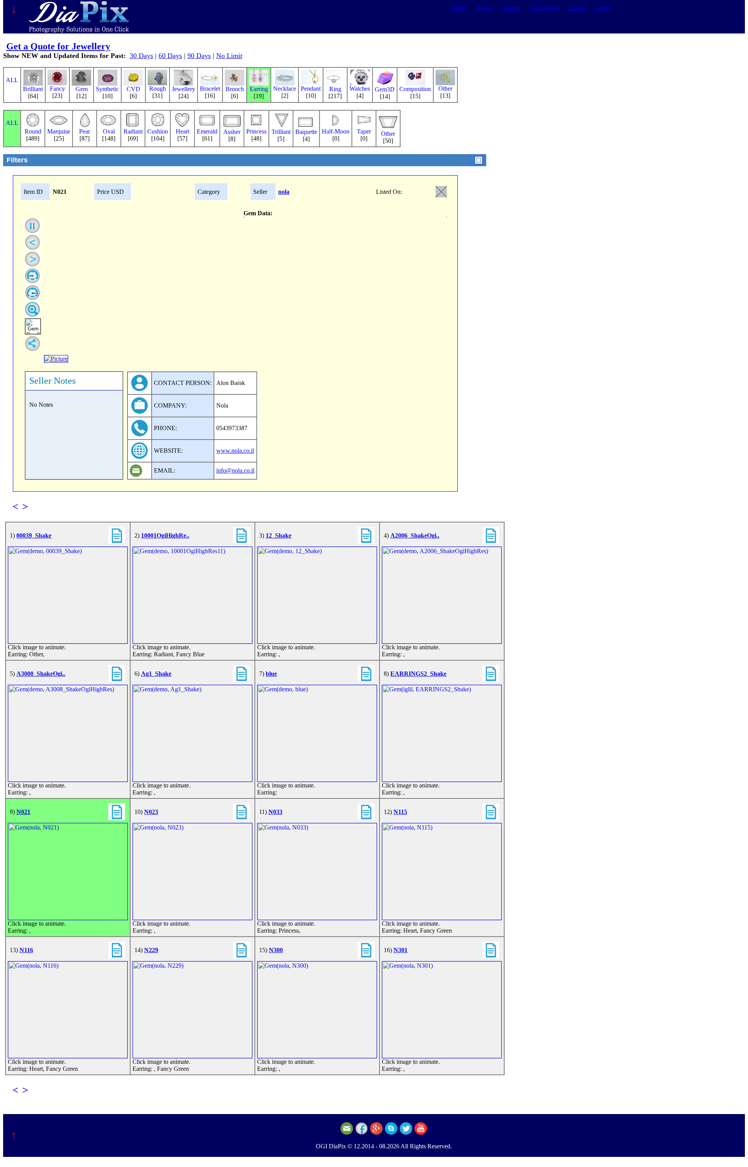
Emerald (207, 131)
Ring (335, 89)
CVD (133, 89)
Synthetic (107, 89)
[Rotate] (32, 225)
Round (33, 131)
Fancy (57, 88)
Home (458, 7)
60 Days (170, 56)
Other (445, 88)
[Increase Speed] (32, 292)
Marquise (58, 131)
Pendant (311, 88)
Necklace (284, 88)
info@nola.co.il (235, 470)
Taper (364, 131)
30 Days (141, 56)
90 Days (199, 56)
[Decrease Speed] (32, 275)
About (484, 7)
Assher (231, 131)
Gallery (511, 7)
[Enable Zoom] (32, 309)
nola (283, 191)
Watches (359, 88)
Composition (415, 89)
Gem (82, 89)
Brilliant (33, 89)
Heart (182, 131)
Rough (157, 88)
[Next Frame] (32, 259)
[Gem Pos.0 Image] (33, 326)
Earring (259, 89)
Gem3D (385, 89)
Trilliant (281, 131)
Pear (84, 131)
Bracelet (210, 88)
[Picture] (56, 358)
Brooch (235, 89)
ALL (12, 80)
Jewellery (183, 89)
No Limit (229, 56)
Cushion (157, 131)
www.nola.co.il (235, 450)
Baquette (306, 131)
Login (603, 7)
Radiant (133, 131)
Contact (576, 7)
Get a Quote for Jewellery (58, 46)
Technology (544, 7)
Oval (109, 131)
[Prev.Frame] (32, 242)
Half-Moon (335, 131)
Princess (256, 131)
